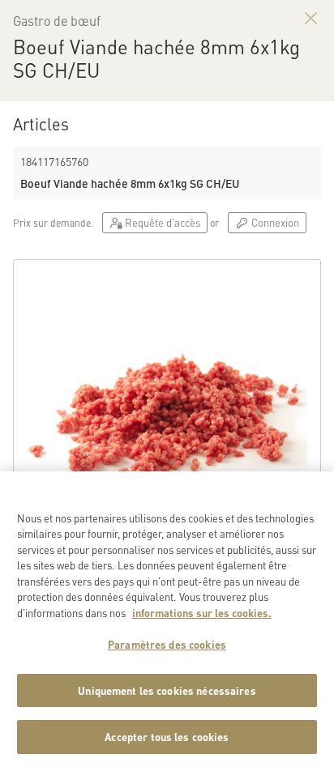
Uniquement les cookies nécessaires (166, 690)
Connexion (274, 222)
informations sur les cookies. (202, 612)
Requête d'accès (161, 222)
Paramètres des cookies (167, 644)
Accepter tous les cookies (167, 736)
